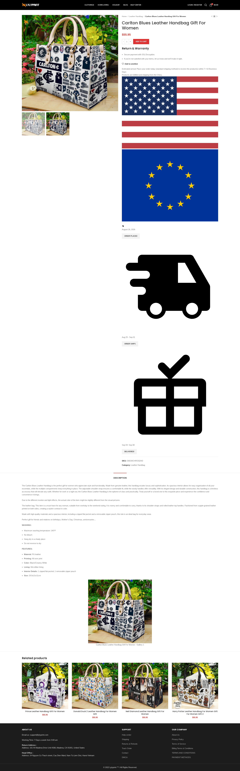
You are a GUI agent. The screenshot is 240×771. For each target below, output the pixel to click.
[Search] (205, 4)
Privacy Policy (178, 739)
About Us (176, 735)
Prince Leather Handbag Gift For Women (45, 711)
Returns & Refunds (130, 744)
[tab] (120, 476)
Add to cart (141, 41)
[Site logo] (30, 5)
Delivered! (129, 451)
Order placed (130, 236)
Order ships (130, 344)
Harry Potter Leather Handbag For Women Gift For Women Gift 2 (195, 712)
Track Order (127, 748)
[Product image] (45, 686)
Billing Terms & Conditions (182, 748)
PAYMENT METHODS (181, 757)
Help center (126, 735)
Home (124, 16)
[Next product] (217, 16)
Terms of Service (179, 744)
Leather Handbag (136, 16)
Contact (125, 753)
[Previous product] (212, 16)
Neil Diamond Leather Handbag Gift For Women (145, 712)
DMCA (125, 757)
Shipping (125, 739)
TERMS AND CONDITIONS (183, 753)
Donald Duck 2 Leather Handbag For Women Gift (95, 712)
